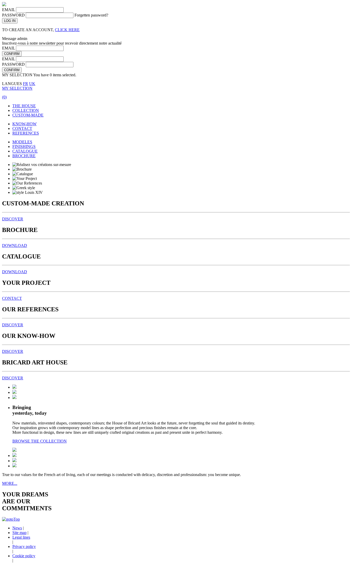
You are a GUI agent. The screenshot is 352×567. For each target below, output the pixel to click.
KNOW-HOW (24, 124)
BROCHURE (24, 156)
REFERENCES (25, 133)
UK (32, 83)
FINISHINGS (24, 146)
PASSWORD (13, 15)
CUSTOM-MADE (28, 115)
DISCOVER (12, 219)
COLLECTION (25, 110)
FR (25, 83)
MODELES (22, 142)
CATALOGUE (25, 151)
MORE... (9, 483)
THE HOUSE (24, 106)
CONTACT (22, 128)
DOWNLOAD (14, 245)
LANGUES (12, 83)
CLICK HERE (67, 30)
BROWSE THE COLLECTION (39, 441)
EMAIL (8, 9)
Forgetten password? (91, 15)
